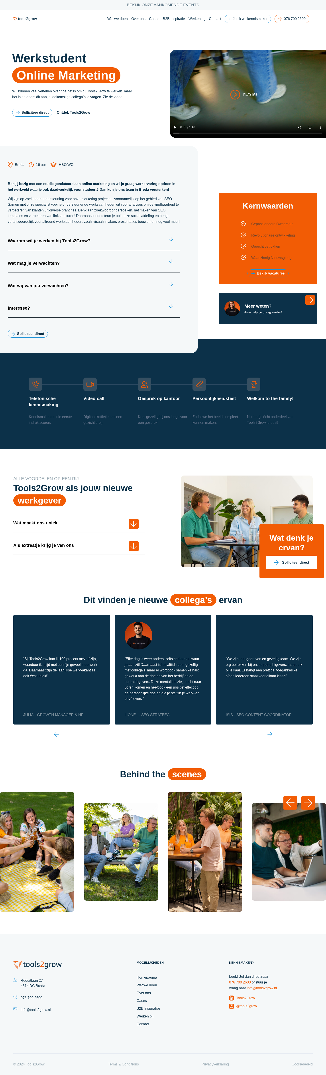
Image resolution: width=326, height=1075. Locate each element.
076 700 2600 (295, 19)
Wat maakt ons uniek (35, 522)
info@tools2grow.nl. (262, 988)
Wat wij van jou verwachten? (38, 285)
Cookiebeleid (302, 1064)
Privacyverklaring (215, 1064)
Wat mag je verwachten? (34, 263)
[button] (56, 734)
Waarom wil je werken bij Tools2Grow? (49, 240)
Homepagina (147, 977)
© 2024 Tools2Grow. (29, 1064)
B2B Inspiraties (149, 1008)
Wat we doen (117, 19)
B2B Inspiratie (174, 19)
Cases (154, 19)
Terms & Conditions (123, 1064)
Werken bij (197, 19)
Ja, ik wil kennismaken (250, 19)
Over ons (138, 19)
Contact (215, 19)
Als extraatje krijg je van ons (43, 545)
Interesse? (19, 308)
